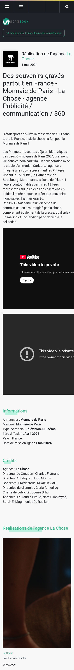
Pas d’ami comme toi (14, 658)
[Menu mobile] (7, 7)
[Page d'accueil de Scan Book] (37, 21)
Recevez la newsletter (52, 7)
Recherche (67, 7)
